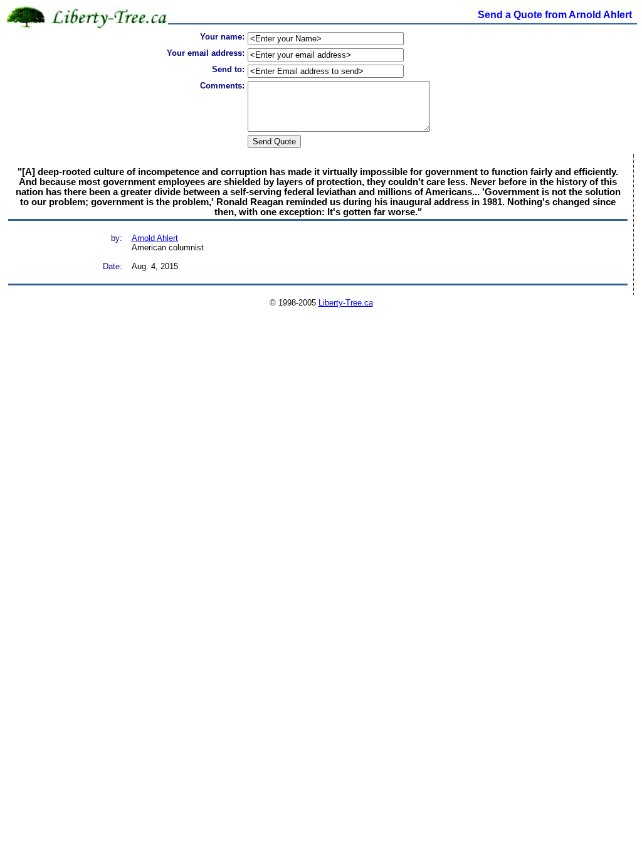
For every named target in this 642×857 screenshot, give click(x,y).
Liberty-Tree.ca (345, 302)
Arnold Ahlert (155, 238)
